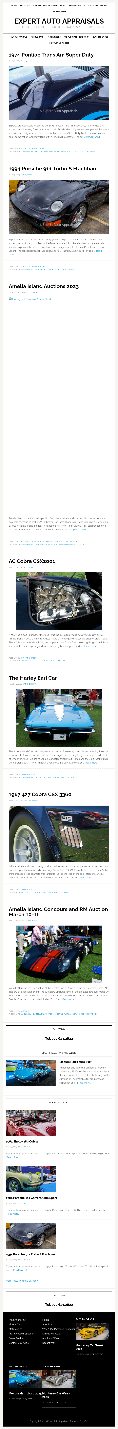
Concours (58, 1014)
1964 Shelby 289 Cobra (22, 1141)
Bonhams (34, 541)
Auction (42, 892)
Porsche (42, 266)
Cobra (45, 661)
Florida (67, 1014)
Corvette (50, 777)
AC (26, 661)
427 (22, 892)
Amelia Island (27, 151)
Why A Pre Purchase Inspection (59, 1329)
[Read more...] (92, 137)
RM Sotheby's (72, 541)
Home (45, 1319)
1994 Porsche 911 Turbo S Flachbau (52, 169)
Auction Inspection (44, 151)
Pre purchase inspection (83, 1014)
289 (22, 661)
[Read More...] (84, 1082)
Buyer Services (16, 1338)
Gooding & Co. (59, 541)
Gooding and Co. (65, 544)
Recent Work (49, 1343)
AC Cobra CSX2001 (32, 561)
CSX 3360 (57, 892)
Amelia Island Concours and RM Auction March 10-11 (58, 911)
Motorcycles (15, 1329)
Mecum (70, 777)
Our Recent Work (29, 149)
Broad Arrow (60, 151)
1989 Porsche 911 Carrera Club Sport (31, 1198)
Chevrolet (40, 777)
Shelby (61, 661)
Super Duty (80, 151)
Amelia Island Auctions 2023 (44, 286)
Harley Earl (61, 777)
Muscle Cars (15, 1324)
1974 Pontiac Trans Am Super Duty (51, 55)
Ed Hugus (53, 661)
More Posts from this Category (22, 1280)
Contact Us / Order (19, 1343)
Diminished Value (51, 1333)
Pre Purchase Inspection (21, 1333)
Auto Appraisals (17, 1319)
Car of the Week (28, 658)
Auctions (25, 541)
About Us (47, 1324)
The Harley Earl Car (33, 678)
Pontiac (41, 149)
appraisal (39, 1014)
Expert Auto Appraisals (59, 21)
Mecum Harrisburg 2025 (75, 1062)
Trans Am (90, 151)
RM (96, 1014)
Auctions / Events (52, 1338)
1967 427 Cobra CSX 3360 (40, 794)
